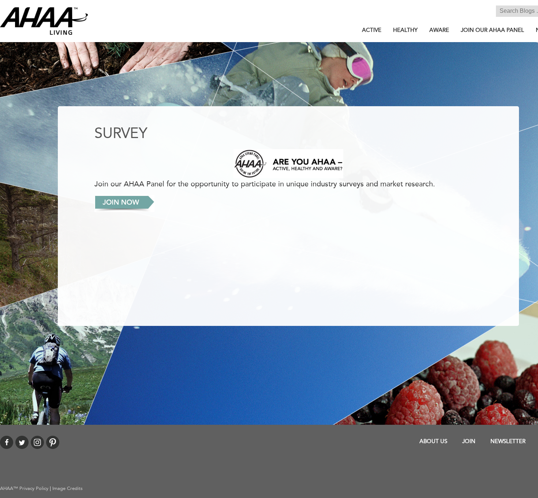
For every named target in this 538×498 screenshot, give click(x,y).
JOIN (468, 441)
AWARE (439, 30)
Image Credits (67, 488)
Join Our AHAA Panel (492, 30)
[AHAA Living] (44, 20)
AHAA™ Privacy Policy (24, 488)
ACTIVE (371, 30)
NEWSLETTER (508, 441)
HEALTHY (405, 30)
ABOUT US (433, 441)
